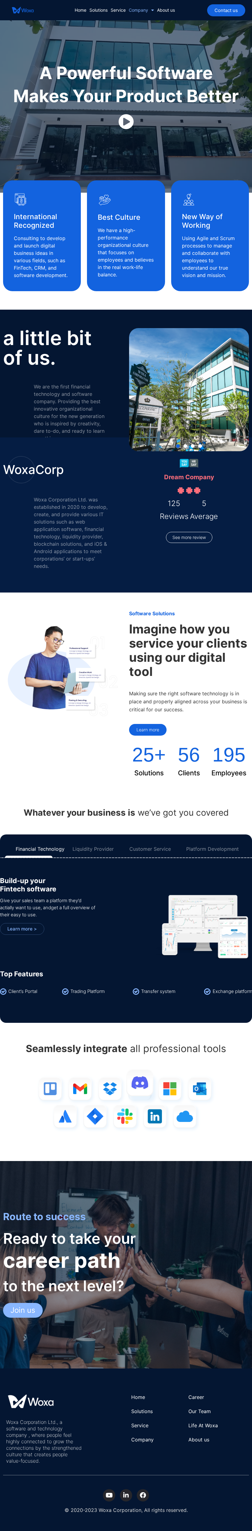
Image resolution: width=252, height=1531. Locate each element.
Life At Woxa (203, 1425)
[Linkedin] (126, 1495)
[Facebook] (143, 1495)
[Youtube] (109, 1495)
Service (118, 10)
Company (138, 10)
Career (196, 1397)
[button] (178, 446)
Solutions (98, 10)
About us (166, 10)
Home (80, 10)
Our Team (199, 1411)
